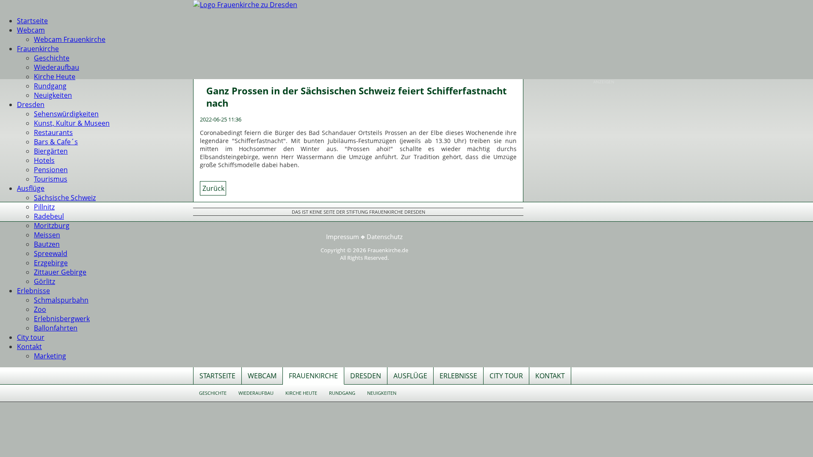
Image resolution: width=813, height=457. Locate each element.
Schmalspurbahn (61, 300)
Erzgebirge (51, 262)
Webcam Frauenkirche (69, 39)
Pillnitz (44, 207)
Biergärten (51, 151)
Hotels (44, 160)
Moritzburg (51, 225)
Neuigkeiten (53, 95)
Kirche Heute (54, 76)
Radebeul (49, 216)
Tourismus (50, 179)
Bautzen (47, 244)
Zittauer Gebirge (60, 272)
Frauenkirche (38, 48)
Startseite (32, 20)
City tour (30, 337)
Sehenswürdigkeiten (66, 113)
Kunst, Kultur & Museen (72, 123)
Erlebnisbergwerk (62, 318)
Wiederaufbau (56, 67)
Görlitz (44, 281)
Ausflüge (30, 188)
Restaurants (53, 132)
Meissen (47, 235)
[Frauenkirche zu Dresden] (245, 4)
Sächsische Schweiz (65, 197)
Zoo (40, 309)
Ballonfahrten (55, 328)
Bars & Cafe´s (56, 141)
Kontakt (29, 346)
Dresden (30, 104)
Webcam (31, 30)
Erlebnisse (33, 290)
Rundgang (50, 86)
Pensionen (51, 169)
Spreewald (50, 253)
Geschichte (51, 58)
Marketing (50, 356)
